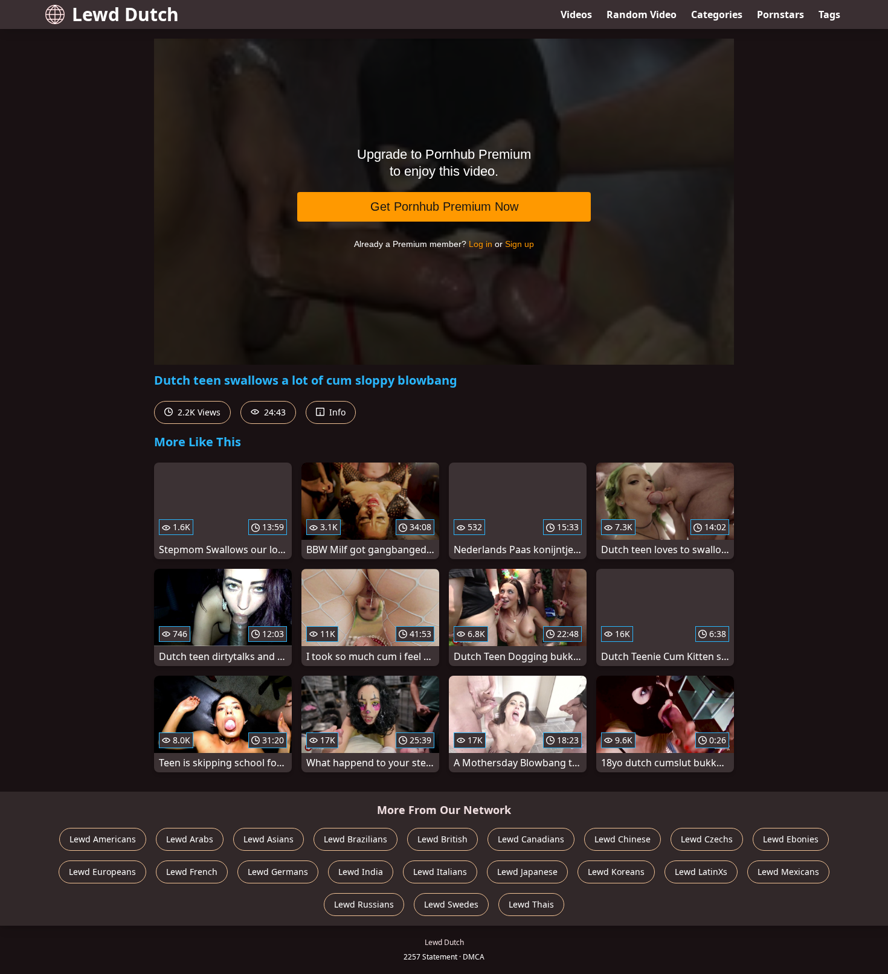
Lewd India (360, 871)
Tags (829, 14)
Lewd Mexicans (788, 871)
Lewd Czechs (707, 839)
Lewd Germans (278, 871)
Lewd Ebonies (791, 839)
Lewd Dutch (125, 14)
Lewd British (442, 839)
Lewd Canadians (531, 839)
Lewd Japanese (527, 871)
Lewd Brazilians (355, 839)
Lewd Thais (531, 904)
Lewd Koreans (616, 871)
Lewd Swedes (451, 904)
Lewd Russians (364, 904)
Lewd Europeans (102, 871)
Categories (716, 14)
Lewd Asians (268, 839)
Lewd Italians (440, 871)
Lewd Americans (102, 839)
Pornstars (780, 14)
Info (336, 412)
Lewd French (191, 871)
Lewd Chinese (622, 839)
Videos (576, 14)
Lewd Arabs (189, 839)
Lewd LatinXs (701, 871)
